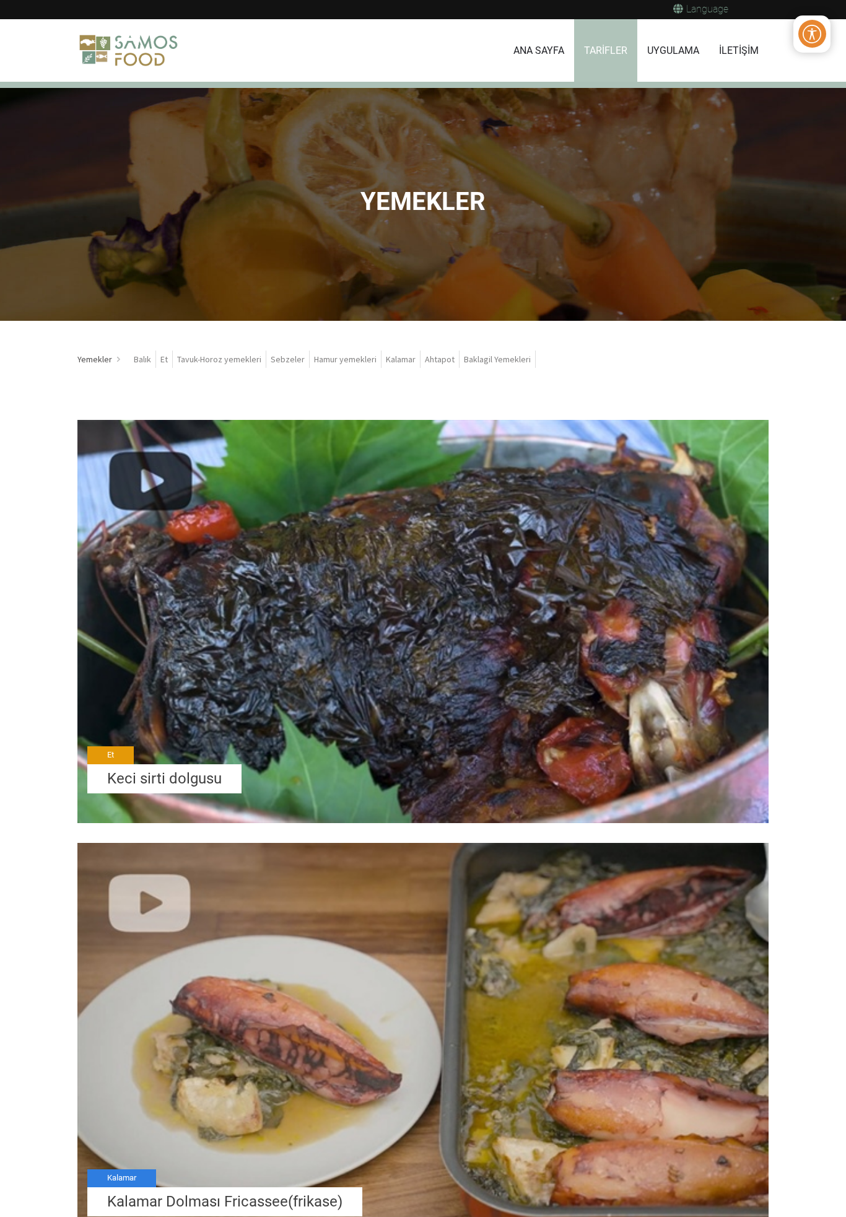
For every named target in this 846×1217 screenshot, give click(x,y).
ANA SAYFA (538, 50)
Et (110, 754)
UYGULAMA (673, 50)
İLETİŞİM (739, 50)
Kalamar (121, 1177)
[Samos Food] (128, 50)
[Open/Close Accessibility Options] (812, 34)
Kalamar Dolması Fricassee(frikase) (224, 1201)
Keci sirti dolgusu (164, 778)
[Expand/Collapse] (118, 359)
